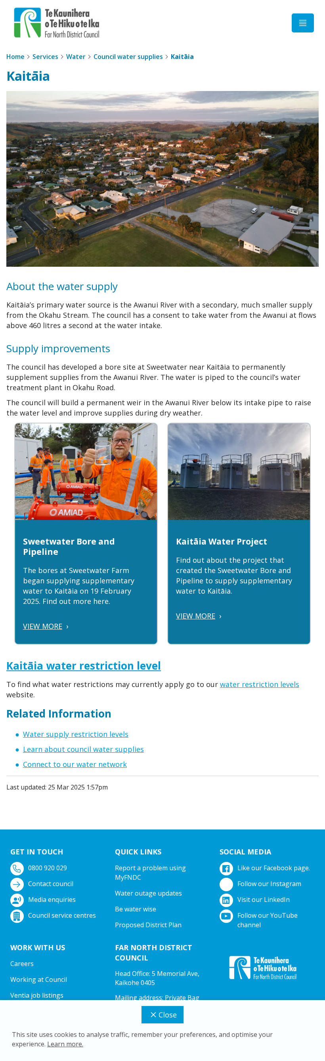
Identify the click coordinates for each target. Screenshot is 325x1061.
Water (76, 56)
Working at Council (38, 979)
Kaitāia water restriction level (83, 666)
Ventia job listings (36, 995)
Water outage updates (148, 893)
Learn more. (65, 1044)
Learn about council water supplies (83, 749)
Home (15, 56)
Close (168, 1014)
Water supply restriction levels (75, 734)
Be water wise (135, 909)
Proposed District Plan (148, 925)
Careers (22, 963)
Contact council (50, 883)
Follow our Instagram (269, 883)
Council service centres (62, 915)
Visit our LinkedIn (263, 899)
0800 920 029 (47, 868)
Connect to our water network (75, 764)
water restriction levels (259, 684)
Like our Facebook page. (273, 868)
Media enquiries (52, 899)
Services (45, 56)
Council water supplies (128, 56)
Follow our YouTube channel (267, 920)
